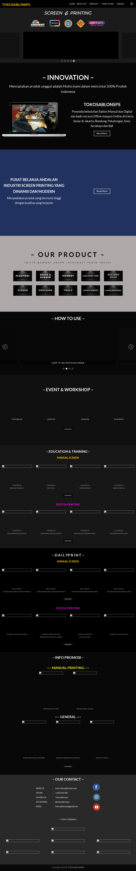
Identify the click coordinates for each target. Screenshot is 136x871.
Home (72, 4)
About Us (81, 4)
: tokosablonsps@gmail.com (65, 806)
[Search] (131, 4)
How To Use (107, 4)
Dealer (120, 4)
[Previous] (6, 45)
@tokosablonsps (62, 802)
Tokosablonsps (61, 797)
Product (94, 4)
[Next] (130, 45)
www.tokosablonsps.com (66, 788)
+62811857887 (61, 793)
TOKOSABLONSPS (16, 4)
